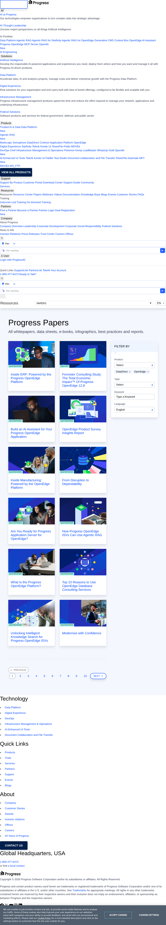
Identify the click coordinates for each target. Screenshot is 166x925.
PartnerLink (35, 270)
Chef (13, 150)
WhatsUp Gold (105, 150)
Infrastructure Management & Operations (39, 150)
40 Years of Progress (17, 836)
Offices (69, 234)
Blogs (104, 194)
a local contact (16, 866)
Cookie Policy (44, 918)
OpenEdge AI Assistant (142, 40)
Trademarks (79, 890)
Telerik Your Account (54, 270)
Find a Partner (8, 210)
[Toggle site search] (2, 278)
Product (118, 359)
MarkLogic (6, 142)
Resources (7, 190)
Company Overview (11, 226)
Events (112, 194)
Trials (8, 758)
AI (2, 10)
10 (85, 676)
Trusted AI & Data (10, 127)
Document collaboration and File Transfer (91, 158)
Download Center (53, 182)
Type (117, 379)
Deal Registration (37, 212)
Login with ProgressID (12, 260)
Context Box (121, 40)
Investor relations (15, 819)
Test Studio (60, 158)
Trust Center (47, 234)
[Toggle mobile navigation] (3, 296)
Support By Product (11, 182)
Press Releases (31, 234)
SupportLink (21, 270)
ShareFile (57, 146)
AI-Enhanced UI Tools (12, 158)
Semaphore (19, 142)
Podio (67, 146)
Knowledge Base (90, 194)
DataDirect (33, 142)
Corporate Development (51, 226)
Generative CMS (104, 40)
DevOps (4, 150)
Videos (58, 194)
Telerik (36, 146)
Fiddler (49, 158)
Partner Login (46, 210)
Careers (60, 234)
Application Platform (61, 142)
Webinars (47, 194)
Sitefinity (26, 146)
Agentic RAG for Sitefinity (46, 40)
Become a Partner (27, 210)
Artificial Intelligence (11, 60)
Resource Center (23, 194)
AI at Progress (8, 14)
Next (97, 676)
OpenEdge (80, 142)
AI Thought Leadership (13, 25)
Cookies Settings (149, 915)
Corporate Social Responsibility (83, 226)
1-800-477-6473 (9, 274)
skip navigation (14, 4)
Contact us (14, 845)
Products (6, 123)
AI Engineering (8, 52)
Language (119, 404)
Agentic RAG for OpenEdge (78, 40)
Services (5, 186)
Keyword (119, 392)
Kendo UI (45, 146)
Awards (9, 814)
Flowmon (69, 150)
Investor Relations (10, 234)
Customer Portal (32, 182)
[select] (134, 410)
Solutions (6, 56)
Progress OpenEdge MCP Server (19, 44)
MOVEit (75, 146)
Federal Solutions (10, 112)
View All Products (16, 172)
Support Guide (71, 182)
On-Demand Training (39, 202)
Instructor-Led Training (13, 202)
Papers (37, 194)
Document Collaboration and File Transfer (29, 735)
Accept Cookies (118, 915)
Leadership (29, 226)
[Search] (2, 238)
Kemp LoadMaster (85, 150)
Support (5, 178)
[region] (83, 915)
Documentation (71, 194)
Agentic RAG (23, 40)
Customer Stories (127, 194)
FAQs (141, 194)
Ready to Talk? (27, 274)
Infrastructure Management (15, 97)
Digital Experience (10, 86)
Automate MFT (72, 160)
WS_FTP (15, 166)
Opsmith (24, 46)
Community (87, 182)
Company (6, 218)
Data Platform (8, 40)
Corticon (44, 142)
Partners (6, 206)
